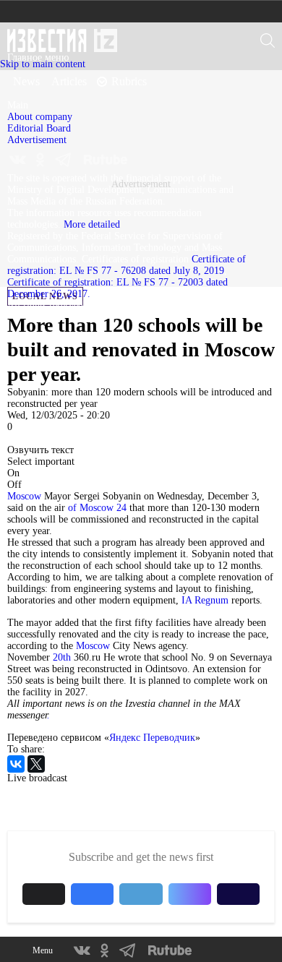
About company (39, 116)
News (26, 81)
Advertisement (37, 139)
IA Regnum (204, 600)
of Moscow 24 (97, 507)
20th (62, 657)
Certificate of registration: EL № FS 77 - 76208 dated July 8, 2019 (126, 265)
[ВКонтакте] (16, 764)
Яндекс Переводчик (152, 737)
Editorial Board (39, 128)
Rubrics (129, 81)
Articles (69, 81)
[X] (36, 764)
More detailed (92, 224)
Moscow (24, 496)
